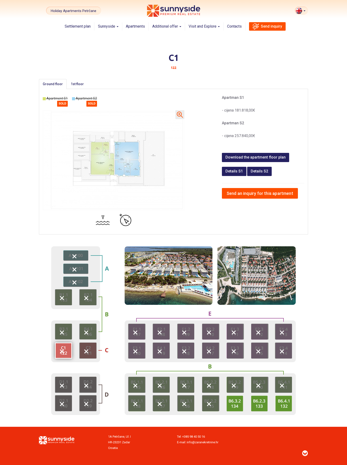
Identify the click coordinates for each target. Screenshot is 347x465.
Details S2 (259, 171)
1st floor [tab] (77, 84)
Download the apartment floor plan (255, 157)
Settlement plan (78, 26)
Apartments (135, 26)
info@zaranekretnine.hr (202, 442)
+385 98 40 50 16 (193, 436)
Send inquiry (271, 26)
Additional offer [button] (165, 26)
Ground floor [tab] (53, 84)
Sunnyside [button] (107, 26)
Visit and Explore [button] (203, 26)
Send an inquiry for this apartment (260, 193)
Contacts (234, 26)
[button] (301, 11)
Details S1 (234, 171)
